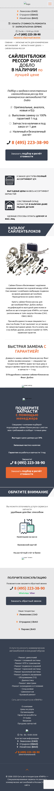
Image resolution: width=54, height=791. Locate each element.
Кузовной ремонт (28, 694)
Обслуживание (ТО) (28, 677)
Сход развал (27, 689)
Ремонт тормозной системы (27, 669)
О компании (27, 706)
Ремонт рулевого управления (27, 674)
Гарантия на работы (27, 715)
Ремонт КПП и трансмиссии (27, 663)
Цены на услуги (27, 709)
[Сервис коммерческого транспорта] (27, 4)
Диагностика (28, 680)
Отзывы (27, 718)
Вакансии (27, 721)
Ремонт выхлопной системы (28, 672)
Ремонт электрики (27, 683)
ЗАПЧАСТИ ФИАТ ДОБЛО (31, 45)
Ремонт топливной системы (27, 660)
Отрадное (28, 15)
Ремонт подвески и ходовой (28, 666)
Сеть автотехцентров (27, 699)
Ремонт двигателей (28, 657)
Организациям (27, 712)
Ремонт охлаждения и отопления (27, 686)
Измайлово (28, 18)
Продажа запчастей (27, 723)
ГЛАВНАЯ (8, 42)
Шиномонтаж (27, 692)
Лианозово (28, 11)
